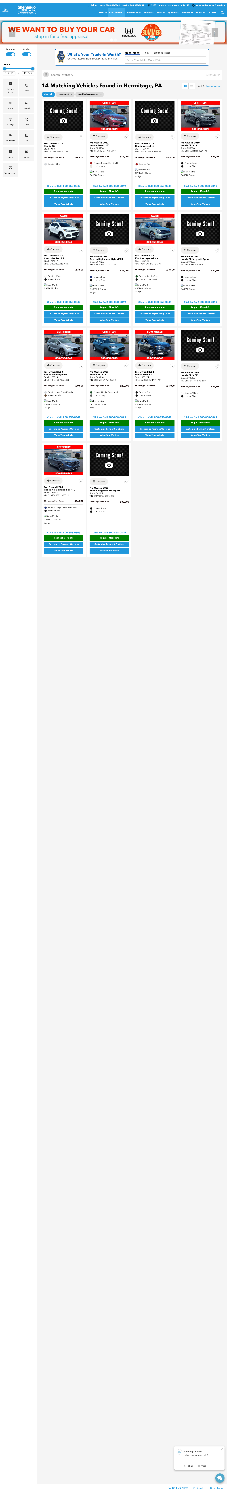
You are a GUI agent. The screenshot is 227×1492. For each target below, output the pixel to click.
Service (148, 13)
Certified (27, 49)
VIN (147, 52)
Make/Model (132, 52)
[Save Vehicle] (81, 137)
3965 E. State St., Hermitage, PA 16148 (170, 5)
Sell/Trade (133, 13)
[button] (222, 12)
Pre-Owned (115, 13)
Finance (186, 13)
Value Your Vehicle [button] (63, 204)
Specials (172, 13)
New (101, 13)
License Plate (162, 52)
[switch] (10, 52)
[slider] (4, 68)
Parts (159, 13)
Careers (212, 13)
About (198, 13)
